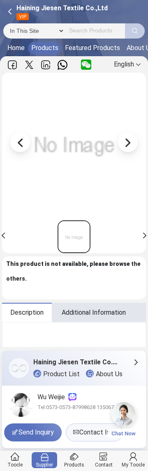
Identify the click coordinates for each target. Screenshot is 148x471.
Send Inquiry (36, 432)
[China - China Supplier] (74, 236)
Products (44, 48)
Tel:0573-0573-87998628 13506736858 (82, 407)
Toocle (15, 465)
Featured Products (92, 48)
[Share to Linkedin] (46, 64)
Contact (104, 465)
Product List (61, 374)
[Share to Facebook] (12, 64)
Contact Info (98, 432)
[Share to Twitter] (29, 64)
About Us (109, 374)
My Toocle (133, 465)
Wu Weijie (52, 397)
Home (16, 48)
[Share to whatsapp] (62, 64)
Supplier (44, 465)
